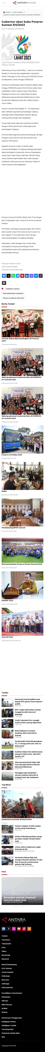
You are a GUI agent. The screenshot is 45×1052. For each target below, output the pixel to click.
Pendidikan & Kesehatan (12, 993)
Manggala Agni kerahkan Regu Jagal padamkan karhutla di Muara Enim (18, 818)
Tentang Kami (7, 1029)
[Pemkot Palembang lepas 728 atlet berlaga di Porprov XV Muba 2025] (22, 439)
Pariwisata (6, 997)
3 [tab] (22, 906)
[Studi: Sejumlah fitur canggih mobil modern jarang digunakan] (7, 723)
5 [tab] (29, 906)
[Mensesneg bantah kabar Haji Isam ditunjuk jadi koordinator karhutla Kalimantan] (7, 765)
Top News (6, 785)
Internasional (7, 988)
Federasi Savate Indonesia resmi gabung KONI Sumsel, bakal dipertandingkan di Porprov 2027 (22, 338)
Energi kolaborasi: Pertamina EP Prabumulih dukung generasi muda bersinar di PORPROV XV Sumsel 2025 (21, 416)
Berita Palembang (9, 965)
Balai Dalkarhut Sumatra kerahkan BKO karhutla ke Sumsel (26, 733)
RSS (3, 1037)
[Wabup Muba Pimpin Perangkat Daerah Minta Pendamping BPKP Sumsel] (22, 512)
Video (4, 951)
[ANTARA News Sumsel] (25, 3)
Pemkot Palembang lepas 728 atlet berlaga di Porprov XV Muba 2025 (22, 453)
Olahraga (5, 984)
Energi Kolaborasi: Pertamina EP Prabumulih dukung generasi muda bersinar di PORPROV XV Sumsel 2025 (21, 377)
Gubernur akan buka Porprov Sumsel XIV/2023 (21, 15)
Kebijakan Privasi (9, 1022)
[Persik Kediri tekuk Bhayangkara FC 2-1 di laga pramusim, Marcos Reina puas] (7, 744)
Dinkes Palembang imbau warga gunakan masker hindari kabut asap (28, 839)
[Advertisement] (22, 191)
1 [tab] (16, 906)
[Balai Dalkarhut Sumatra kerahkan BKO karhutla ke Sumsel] (7, 734)
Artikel (4, 1008)
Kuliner (5, 1012)
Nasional (5, 959)
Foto (4, 872)
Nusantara (6, 955)
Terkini (5, 693)
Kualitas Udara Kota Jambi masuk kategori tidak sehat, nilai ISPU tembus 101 (28, 754)
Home (8, 12)
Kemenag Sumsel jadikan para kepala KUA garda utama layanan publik (28, 701)
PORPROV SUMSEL (13, 289)
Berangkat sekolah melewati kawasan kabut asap (19, 898)
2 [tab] (19, 906)
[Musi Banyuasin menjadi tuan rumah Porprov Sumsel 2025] (22, 622)
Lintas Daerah (7, 972)
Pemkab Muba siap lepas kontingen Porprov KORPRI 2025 (21, 599)
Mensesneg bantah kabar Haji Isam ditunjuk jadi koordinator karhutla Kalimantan (27, 764)
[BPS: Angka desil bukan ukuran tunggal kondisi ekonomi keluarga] (7, 713)
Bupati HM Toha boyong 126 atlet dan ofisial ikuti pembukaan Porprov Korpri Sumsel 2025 (22, 563)
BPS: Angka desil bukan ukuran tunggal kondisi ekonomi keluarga (28, 712)
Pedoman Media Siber (11, 1033)
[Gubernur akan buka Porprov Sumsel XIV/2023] (22, 804)
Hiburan (5, 1001)
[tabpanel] (22, 891)
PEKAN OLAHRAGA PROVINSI (13, 298)
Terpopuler (6, 944)
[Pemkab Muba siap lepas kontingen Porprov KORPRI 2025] (22, 585)
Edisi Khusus (7, 1005)
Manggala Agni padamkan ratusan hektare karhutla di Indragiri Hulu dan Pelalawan (27, 775)
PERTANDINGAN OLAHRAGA (13, 293)
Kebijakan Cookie (9, 1026)
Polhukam (6, 976)
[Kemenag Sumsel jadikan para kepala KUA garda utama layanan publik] (7, 702)
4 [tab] (26, 906)
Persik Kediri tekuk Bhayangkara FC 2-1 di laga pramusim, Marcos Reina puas (28, 743)
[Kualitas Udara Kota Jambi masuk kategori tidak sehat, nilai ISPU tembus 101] (7, 755)
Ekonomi (5, 980)
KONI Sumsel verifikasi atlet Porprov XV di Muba (20, 490)
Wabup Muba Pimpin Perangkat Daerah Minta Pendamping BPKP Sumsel (22, 526)
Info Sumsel (18, 12)
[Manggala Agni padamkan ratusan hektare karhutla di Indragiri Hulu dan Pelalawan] (7, 776)
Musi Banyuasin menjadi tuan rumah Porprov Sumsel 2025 (21, 636)
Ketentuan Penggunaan (12, 1018)
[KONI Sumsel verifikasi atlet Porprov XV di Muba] (22, 476)
